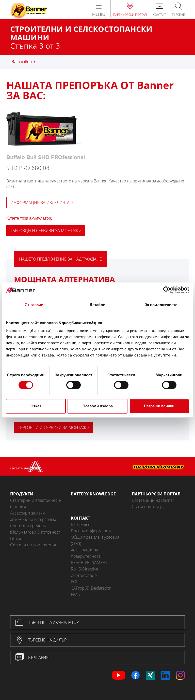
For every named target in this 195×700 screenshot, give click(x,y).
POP (74, 581)
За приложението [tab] (161, 305)
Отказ (35, 406)
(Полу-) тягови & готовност (35, 532)
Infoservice (80, 524)
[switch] (73, 385)
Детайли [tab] (98, 305)
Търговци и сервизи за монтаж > (46, 230)
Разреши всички (159, 406)
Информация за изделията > (41, 202)
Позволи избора (98, 406)
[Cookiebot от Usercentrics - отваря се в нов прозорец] (167, 290)
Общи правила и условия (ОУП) (95, 540)
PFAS (75, 594)
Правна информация (91, 531)
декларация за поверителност (85, 553)
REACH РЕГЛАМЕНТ (89, 562)
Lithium (17, 538)
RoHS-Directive (84, 569)
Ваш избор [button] (21, 62)
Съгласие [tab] (34, 305)
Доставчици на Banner (153, 500)
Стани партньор (147, 506)
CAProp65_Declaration (91, 588)
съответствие (84, 575)
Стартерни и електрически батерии (36, 503)
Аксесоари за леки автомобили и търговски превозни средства (33, 519)
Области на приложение (33, 545)
